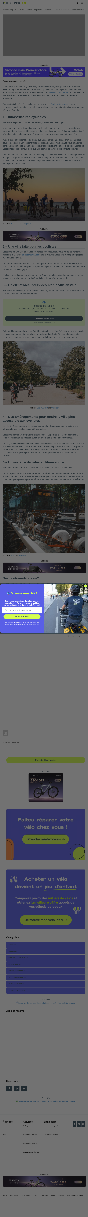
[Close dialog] (85, 586)
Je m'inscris (22, 617)
